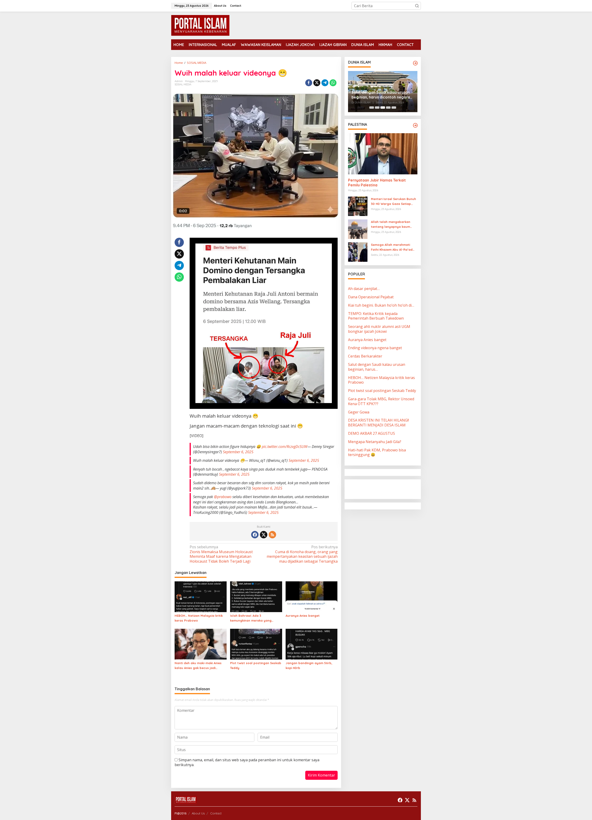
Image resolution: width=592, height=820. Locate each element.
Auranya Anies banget (303, 615)
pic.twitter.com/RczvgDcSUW (284, 446)
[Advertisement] (385, 488)
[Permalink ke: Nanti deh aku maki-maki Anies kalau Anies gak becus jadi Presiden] (201, 644)
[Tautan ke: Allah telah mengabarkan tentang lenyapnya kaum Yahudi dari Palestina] (357, 228)
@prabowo (222, 496)
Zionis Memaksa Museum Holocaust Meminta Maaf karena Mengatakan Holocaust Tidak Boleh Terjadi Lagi (221, 554)
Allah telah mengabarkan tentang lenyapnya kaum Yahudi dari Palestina (390, 224)
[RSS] (272, 534)
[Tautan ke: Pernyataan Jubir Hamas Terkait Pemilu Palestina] (382, 153)
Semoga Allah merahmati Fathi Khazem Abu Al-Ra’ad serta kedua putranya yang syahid (392, 247)
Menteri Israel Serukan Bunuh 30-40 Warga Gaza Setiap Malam (393, 201)
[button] (417, 6)
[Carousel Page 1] (371, 107)
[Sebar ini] (308, 82)
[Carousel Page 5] (394, 107)
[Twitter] (263, 534)
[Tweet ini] (316, 82)
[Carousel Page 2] (377, 107)
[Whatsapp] (333, 82)
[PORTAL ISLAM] (200, 25)
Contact (216, 813)
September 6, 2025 (238, 451)
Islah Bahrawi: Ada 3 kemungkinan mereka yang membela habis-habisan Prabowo (250, 618)
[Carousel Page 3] (382, 107)
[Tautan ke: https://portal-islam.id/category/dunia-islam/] (415, 63)
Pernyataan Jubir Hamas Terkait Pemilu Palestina (377, 183)
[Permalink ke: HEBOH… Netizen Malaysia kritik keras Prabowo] (201, 596)
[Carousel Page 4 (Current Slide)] (388, 107)
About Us (198, 813)
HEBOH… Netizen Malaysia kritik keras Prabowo (199, 618)
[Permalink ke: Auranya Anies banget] (312, 596)
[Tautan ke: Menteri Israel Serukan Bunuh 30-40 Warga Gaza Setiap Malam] (357, 206)
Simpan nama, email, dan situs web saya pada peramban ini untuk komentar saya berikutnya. (247, 762)
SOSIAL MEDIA (183, 84)
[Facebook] (255, 534)
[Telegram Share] (324, 82)
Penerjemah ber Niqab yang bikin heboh (381, 94)
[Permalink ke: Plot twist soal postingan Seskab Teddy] (256, 644)
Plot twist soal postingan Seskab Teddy (255, 665)
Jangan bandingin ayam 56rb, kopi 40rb (309, 665)
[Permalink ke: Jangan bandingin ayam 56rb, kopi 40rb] (312, 644)
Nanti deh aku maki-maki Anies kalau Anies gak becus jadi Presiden (198, 665)
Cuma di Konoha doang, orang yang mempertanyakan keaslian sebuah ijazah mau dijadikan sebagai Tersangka (302, 554)
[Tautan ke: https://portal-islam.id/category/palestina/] (415, 125)
